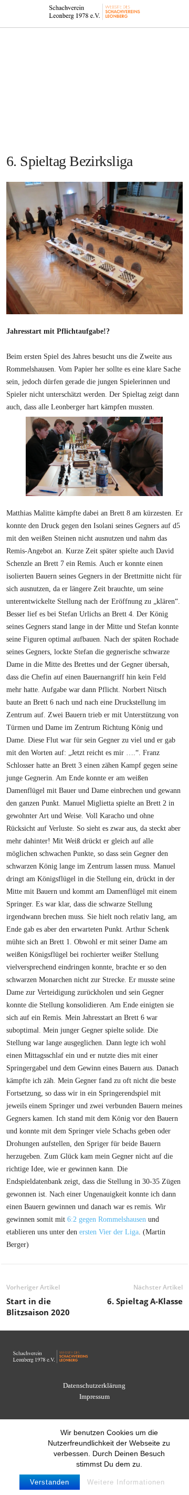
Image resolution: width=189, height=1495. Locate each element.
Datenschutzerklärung (94, 1385)
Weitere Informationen (126, 1482)
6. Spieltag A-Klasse (145, 1301)
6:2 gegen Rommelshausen (106, 1219)
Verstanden (49, 1482)
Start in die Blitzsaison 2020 (38, 1306)
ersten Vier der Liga (109, 1232)
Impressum (94, 1396)
